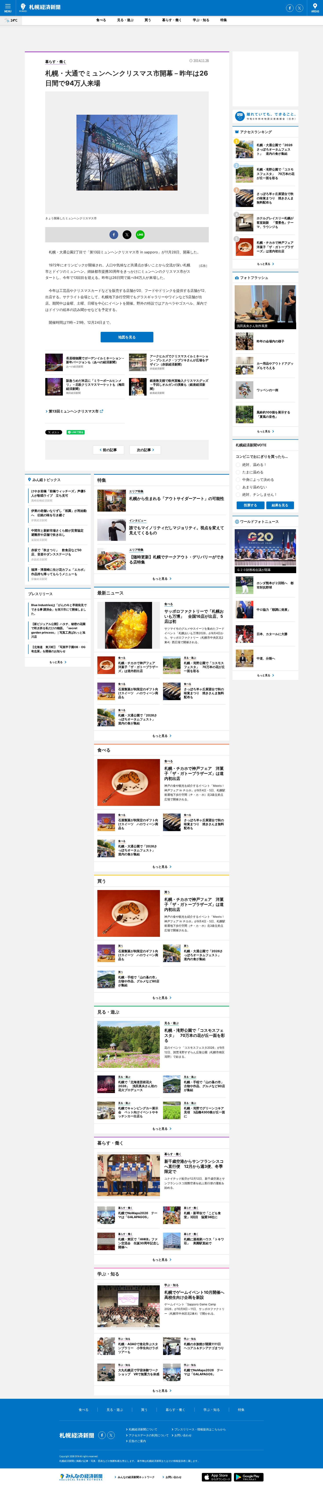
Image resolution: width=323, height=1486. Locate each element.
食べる (101, 20)
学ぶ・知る (201, 20)
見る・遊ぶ (125, 20)
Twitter (299, 8)
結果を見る (280, 505)
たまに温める (252, 472)
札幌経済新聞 (39, 7)
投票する (250, 505)
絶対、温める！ (254, 465)
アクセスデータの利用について (149, 1435)
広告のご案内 (137, 1441)
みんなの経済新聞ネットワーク (80, 1477)
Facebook (290, 8)
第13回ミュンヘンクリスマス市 (74, 411)
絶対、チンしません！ (260, 494)
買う (148, 20)
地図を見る (127, 337)
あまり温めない (254, 487)
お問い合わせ (183, 1435)
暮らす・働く (172, 20)
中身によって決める (258, 479)
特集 (223, 20)
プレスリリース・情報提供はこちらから (200, 1429)
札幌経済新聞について (143, 1429)
